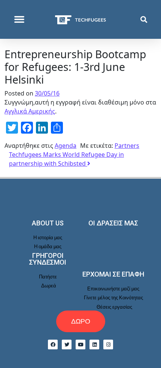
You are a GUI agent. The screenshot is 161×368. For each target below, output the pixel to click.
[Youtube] (80, 344)
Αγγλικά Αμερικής (29, 111)
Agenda (65, 145)
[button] (19, 19)
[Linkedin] (94, 344)
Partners (127, 145)
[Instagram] (108, 344)
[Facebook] (53, 344)
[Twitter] (67, 344)
